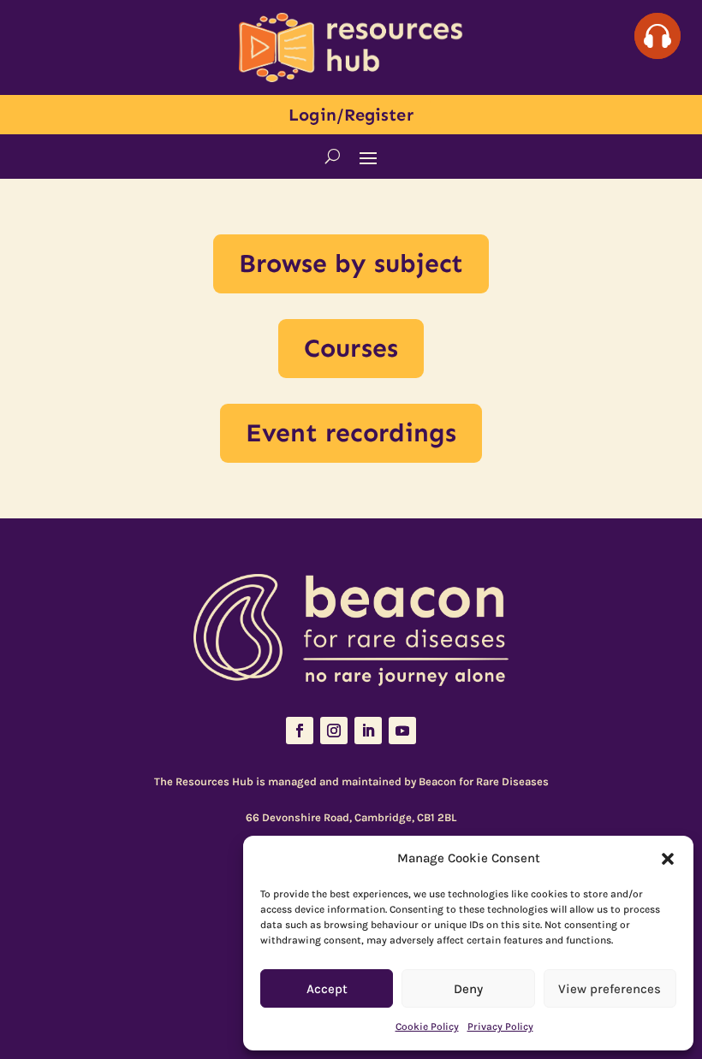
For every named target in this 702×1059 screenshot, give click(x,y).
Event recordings (351, 432)
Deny (468, 989)
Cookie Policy (427, 1026)
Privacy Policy (500, 1026)
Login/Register (351, 114)
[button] (667, 858)
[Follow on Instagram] (334, 730)
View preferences (609, 989)
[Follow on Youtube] (402, 730)
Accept (327, 989)
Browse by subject (351, 263)
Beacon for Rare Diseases (484, 781)
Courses (351, 348)
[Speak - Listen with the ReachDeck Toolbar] (657, 36)
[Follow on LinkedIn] (368, 730)
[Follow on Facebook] (299, 730)
